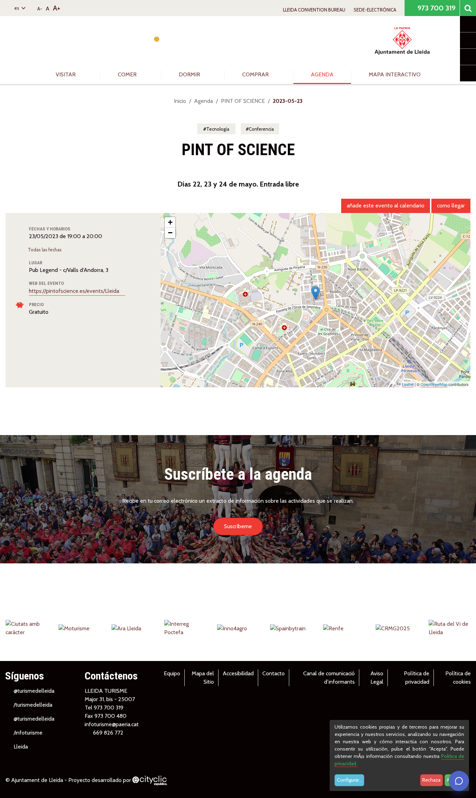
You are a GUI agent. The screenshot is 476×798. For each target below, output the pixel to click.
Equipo (172, 673)
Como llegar (451, 205)
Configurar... (349, 780)
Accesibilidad (238, 673)
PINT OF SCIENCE (243, 101)
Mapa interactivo (395, 74)
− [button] (170, 232)
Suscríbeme (238, 526)
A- (39, 9)
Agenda (322, 74)
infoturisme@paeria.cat (112, 724)
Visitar (66, 74)
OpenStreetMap (434, 384)
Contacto (273, 673)
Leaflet (408, 384)
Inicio (180, 101)
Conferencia (261, 129)
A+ (56, 8)
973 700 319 (435, 8)
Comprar (256, 74)
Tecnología (217, 129)
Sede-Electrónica (375, 10)
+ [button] (170, 222)
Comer (128, 74)
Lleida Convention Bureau (314, 10)
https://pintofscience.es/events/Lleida (75, 291)
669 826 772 (108, 732)
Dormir (190, 74)
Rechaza (431, 780)
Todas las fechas (45, 249)
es (17, 8)
